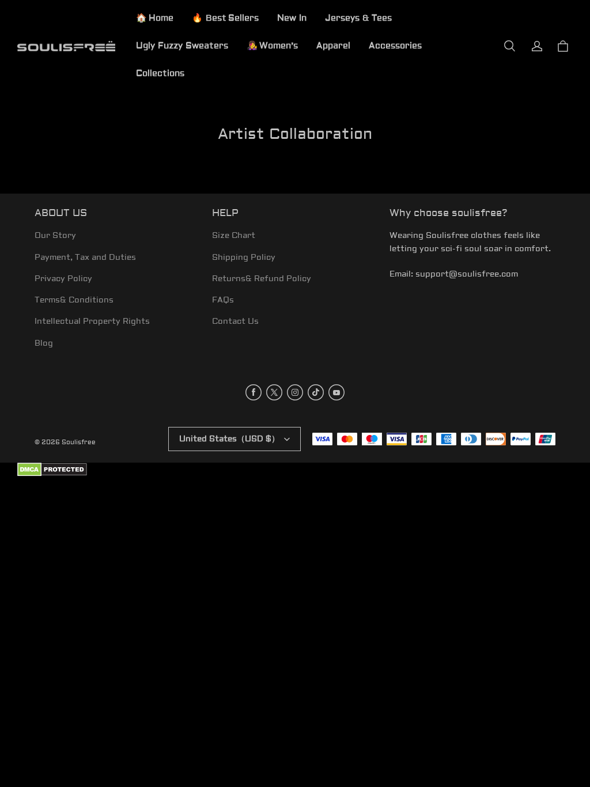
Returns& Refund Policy (261, 279)
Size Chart (233, 235)
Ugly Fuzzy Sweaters (182, 45)
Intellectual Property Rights (92, 321)
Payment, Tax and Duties (85, 257)
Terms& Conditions (74, 300)
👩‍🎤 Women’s (272, 45)
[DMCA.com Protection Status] (52, 474)
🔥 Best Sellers (225, 18)
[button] (509, 46)
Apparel (333, 45)
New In (292, 18)
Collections (160, 73)
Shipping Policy (243, 257)
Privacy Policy (63, 279)
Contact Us (235, 321)
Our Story (55, 235)
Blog (44, 343)
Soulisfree (79, 442)
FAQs (223, 300)
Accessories (395, 45)
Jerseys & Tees (358, 18)
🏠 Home (154, 18)
